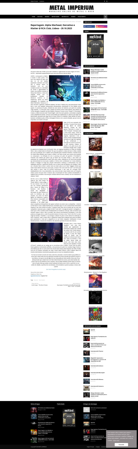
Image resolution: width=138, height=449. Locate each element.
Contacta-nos (104, 446)
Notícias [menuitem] (39, 16)
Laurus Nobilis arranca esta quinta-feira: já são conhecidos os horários (98, 86)
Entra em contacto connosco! (99, 408)
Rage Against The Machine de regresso (99, 337)
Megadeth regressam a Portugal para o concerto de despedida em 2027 (98, 359)
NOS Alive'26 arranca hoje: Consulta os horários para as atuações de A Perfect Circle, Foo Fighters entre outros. (98, 117)
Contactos (41, 1)
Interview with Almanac (97, 379)
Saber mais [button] (116, 440)
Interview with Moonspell (97, 372)
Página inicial (33, 21)
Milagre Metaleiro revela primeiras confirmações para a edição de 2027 (99, 71)
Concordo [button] (121, 444)
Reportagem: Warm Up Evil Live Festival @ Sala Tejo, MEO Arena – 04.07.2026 (99, 125)
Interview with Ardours (97, 366)
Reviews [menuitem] (47, 16)
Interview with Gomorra (97, 386)
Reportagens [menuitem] (55, 16)
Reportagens (40, 21)
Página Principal (34, 1)
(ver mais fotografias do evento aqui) (55, 269)
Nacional (36, 280)
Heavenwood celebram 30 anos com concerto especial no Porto (99, 94)
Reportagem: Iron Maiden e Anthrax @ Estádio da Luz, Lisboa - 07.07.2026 (98, 101)
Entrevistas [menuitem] (65, 16)
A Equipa (98, 446)
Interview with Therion (97, 351)
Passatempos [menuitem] (82, 16)
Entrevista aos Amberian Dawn (99, 77)
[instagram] (106, 1)
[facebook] (104, 1)
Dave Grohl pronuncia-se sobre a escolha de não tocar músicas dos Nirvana (98, 345)
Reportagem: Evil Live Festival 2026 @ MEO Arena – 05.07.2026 (98, 108)
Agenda (93, 330)
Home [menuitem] (33, 16)
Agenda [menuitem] (73, 16)
